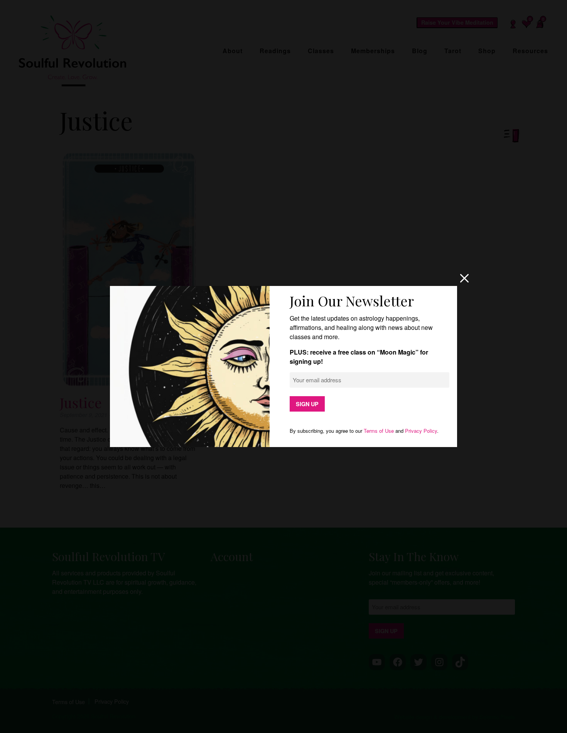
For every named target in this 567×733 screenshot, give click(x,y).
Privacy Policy (421, 430)
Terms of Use (379, 430)
